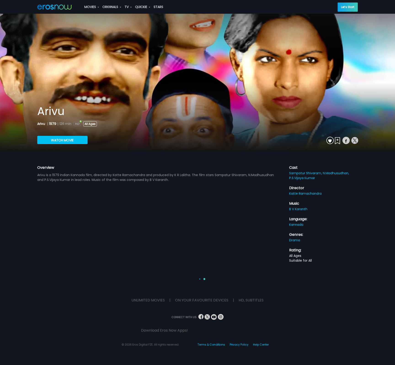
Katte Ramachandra (305, 193)
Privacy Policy (239, 344)
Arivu (41, 123)
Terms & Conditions (211, 344)
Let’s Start (347, 7)
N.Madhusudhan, (336, 173)
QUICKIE (141, 7)
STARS (158, 7)
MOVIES (90, 7)
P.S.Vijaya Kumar (302, 178)
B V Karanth (298, 209)
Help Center (261, 344)
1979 (52, 123)
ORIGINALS (110, 7)
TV (127, 7)
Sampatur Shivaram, (306, 173)
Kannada (296, 224)
